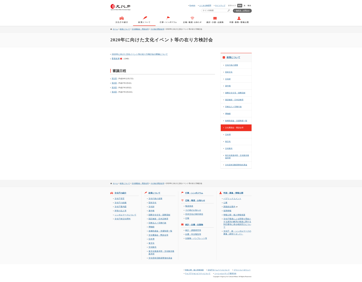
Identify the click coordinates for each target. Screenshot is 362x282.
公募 (225, 203)
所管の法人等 (120, 211)
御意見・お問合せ (243, 11)
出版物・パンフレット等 (196, 238)
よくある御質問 (205, 6)
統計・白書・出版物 (194, 224)
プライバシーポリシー (242, 270)
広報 (187, 218)
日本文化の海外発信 (194, 214)
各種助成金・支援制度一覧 (236, 121)
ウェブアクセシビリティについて (197, 274)
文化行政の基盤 (231, 65)
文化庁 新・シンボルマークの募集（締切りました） (237, 232)
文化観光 (228, 148)
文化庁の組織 (120, 203)
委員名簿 (116, 58)
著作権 (228, 86)
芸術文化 (228, 72)
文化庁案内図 (120, 206)
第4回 (114, 92)
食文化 (228, 141)
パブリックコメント (232, 198)
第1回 (114, 78)
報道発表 (189, 206)
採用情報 (227, 211)
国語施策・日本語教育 (234, 100)
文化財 (228, 79)
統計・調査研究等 (193, 230)
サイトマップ (220, 6)
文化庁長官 (119, 198)
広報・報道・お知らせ (195, 200)
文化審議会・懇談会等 (140, 29)
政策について (125, 29)
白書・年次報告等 (193, 234)
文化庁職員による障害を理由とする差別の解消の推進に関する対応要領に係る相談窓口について (237, 223)
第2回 (114, 83)
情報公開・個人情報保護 (234, 215)
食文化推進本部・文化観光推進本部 (237, 156)
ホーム (115, 29)
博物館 (228, 114)
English (192, 6)
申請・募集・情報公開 (233, 193)
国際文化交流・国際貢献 (235, 93)
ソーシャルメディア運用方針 (225, 274)
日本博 (228, 135)
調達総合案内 (229, 206)
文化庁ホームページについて (219, 270)
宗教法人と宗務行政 (233, 107)
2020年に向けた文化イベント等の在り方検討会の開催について (140, 54)
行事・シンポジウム (194, 193)
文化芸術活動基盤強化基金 (236, 165)
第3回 (114, 87)
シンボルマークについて (125, 215)
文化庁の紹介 (120, 193)
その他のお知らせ (193, 210)
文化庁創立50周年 (123, 219)
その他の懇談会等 (157, 29)
